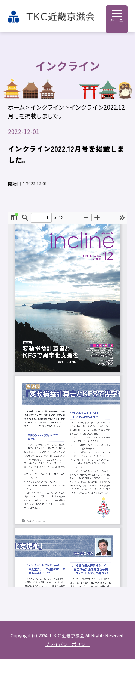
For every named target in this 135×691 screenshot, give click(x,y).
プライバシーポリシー (67, 644)
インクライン (47, 107)
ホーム (16, 107)
